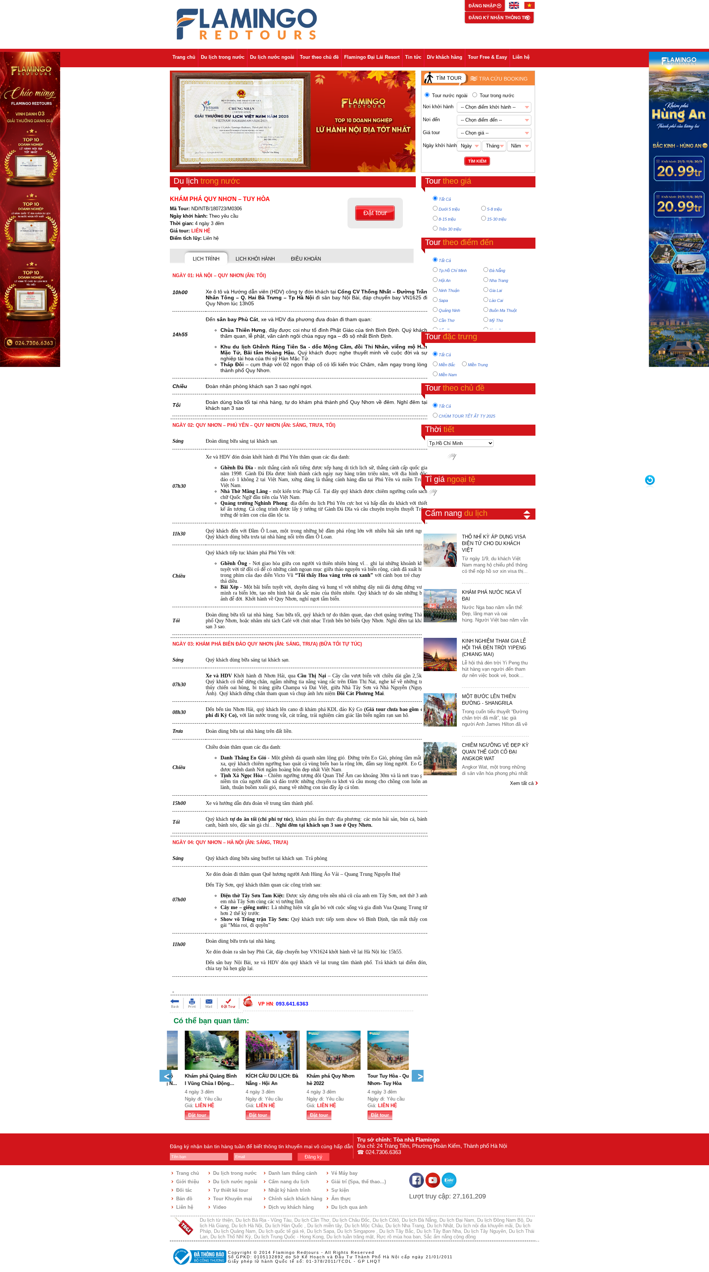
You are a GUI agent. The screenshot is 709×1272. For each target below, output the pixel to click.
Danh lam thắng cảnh (292, 1173)
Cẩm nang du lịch (288, 1181)
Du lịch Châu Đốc (351, 1220)
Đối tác (184, 1190)
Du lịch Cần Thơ (311, 1220)
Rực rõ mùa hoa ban (399, 1236)
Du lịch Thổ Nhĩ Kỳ (230, 1236)
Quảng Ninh (449, 310)
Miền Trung (478, 365)
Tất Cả (445, 199)
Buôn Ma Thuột (503, 310)
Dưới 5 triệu (449, 209)
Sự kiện (340, 1190)
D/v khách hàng (444, 57)
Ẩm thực (341, 1198)
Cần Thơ (447, 320)
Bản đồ (184, 1198)
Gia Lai (495, 290)
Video (219, 1207)
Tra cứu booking (503, 79)
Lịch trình (206, 259)
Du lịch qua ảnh (349, 1207)
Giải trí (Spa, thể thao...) (358, 1181)
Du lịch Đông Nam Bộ (500, 1220)
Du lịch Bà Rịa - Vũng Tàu (263, 1220)
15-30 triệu (496, 219)
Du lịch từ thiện (216, 1220)
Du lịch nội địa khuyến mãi (484, 1225)
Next (418, 1076)
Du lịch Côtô (386, 1220)
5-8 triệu (494, 209)
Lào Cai (496, 300)
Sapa (443, 300)
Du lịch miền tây (324, 1225)
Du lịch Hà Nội (247, 1225)
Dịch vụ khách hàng (291, 1207)
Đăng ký (313, 1157)
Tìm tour (449, 78)
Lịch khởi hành (255, 259)
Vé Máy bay (344, 1173)
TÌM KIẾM (477, 161)
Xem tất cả (522, 783)
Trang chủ (183, 57)
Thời (439, 429)
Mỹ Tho (496, 320)
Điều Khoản (306, 259)
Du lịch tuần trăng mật (350, 1236)
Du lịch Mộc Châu (364, 1225)
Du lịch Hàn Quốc (284, 1225)
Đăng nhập (483, 5)
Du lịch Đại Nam (456, 1220)
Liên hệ (521, 57)
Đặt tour (375, 213)
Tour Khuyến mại (232, 1198)
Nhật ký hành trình (289, 1190)
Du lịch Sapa (320, 1231)
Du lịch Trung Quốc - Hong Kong (288, 1236)
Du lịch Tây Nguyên (485, 1231)
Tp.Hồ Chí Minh (453, 270)
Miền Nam (448, 375)
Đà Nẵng (497, 270)
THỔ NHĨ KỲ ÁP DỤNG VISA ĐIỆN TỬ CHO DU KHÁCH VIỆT (493, 543)
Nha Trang (498, 280)
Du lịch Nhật (440, 1225)
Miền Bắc (447, 365)
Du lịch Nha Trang (405, 1225)
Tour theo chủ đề (319, 57)
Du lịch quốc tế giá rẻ (281, 1231)
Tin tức (413, 57)
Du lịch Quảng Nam (235, 1231)
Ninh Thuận (449, 290)
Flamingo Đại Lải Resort (372, 57)
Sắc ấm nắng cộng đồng (450, 1236)
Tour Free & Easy (487, 57)
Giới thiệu (187, 1181)
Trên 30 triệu (450, 229)
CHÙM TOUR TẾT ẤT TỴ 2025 (467, 416)
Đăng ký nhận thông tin (499, 17)
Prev (165, 1076)
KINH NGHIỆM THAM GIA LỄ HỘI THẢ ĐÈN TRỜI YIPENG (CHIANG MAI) (494, 647)
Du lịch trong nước (222, 57)
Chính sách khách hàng (295, 1198)
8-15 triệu (447, 219)
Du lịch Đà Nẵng (419, 1220)
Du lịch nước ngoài (272, 57)
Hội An (445, 280)
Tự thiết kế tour (230, 1190)
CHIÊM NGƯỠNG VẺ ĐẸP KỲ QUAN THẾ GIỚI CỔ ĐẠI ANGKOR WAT (495, 751)
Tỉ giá (450, 479)
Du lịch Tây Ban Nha (439, 1231)
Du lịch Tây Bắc (396, 1231)
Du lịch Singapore (356, 1231)
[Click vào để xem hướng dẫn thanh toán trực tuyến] (198, 1266)
